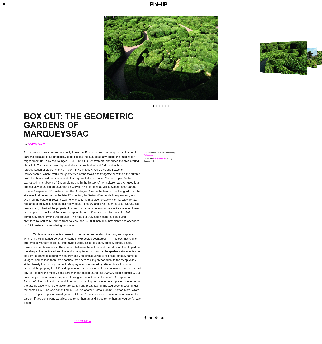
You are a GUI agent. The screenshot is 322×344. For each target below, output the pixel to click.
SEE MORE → (82, 320)
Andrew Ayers (36, 144)
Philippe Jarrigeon (151, 155)
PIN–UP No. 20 (159, 159)
